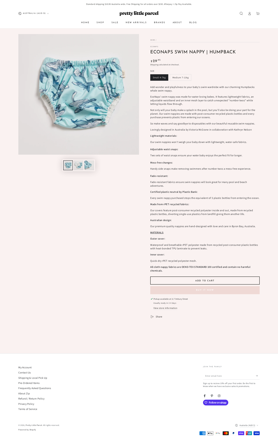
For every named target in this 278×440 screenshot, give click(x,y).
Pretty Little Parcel (34, 425)
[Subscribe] (258, 375)
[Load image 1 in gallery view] (68, 165)
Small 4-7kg (159, 77)
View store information (165, 308)
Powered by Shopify (27, 429)
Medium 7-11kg (180, 77)
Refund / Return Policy (31, 398)
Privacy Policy (26, 404)
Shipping (154, 64)
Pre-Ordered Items (29, 383)
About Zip (24, 393)
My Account (25, 367)
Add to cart (205, 281)
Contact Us (24, 372)
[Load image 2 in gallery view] (78, 165)
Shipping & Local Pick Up (32, 378)
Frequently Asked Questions (34, 388)
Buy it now (205, 290)
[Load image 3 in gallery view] (89, 165)
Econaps (154, 46)
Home (152, 40)
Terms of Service (27, 409)
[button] (241, 13)
